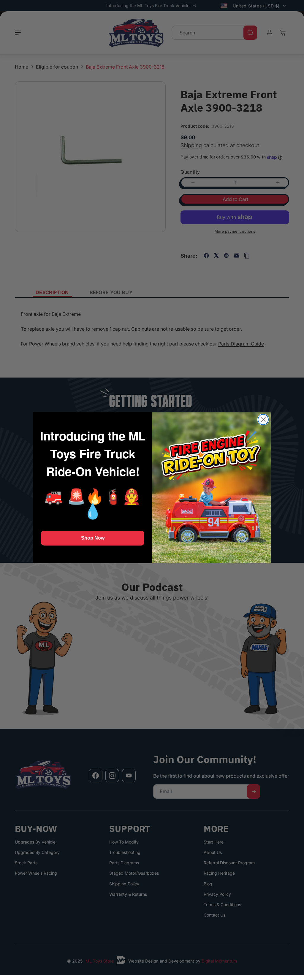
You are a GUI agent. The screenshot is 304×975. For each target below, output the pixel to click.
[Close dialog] (263, 419)
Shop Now (92, 537)
